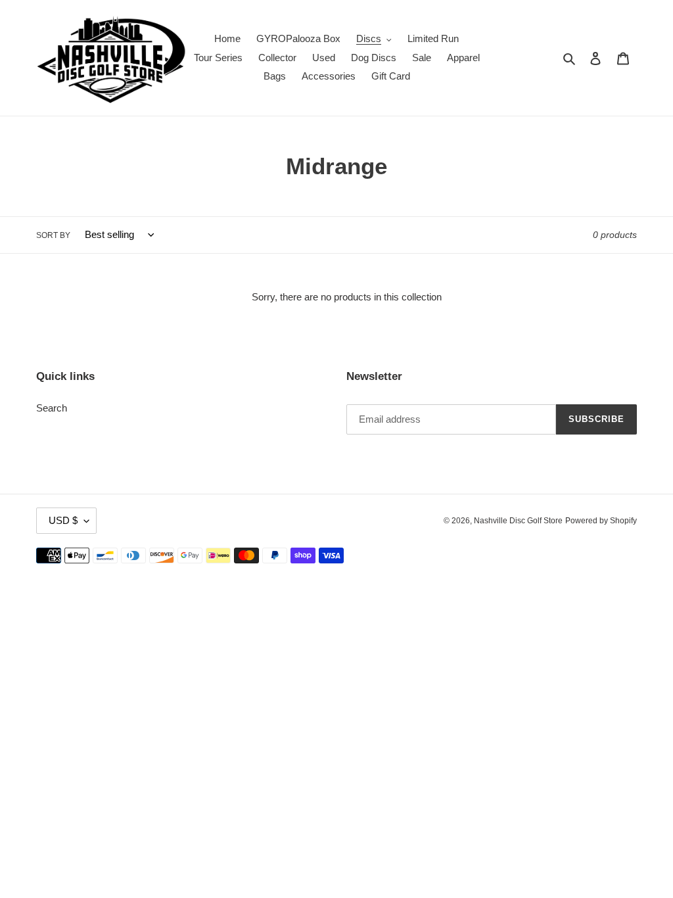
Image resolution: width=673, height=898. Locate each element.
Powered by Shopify (601, 520)
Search (51, 408)
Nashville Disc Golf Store (518, 520)
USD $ (63, 520)
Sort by (53, 235)
